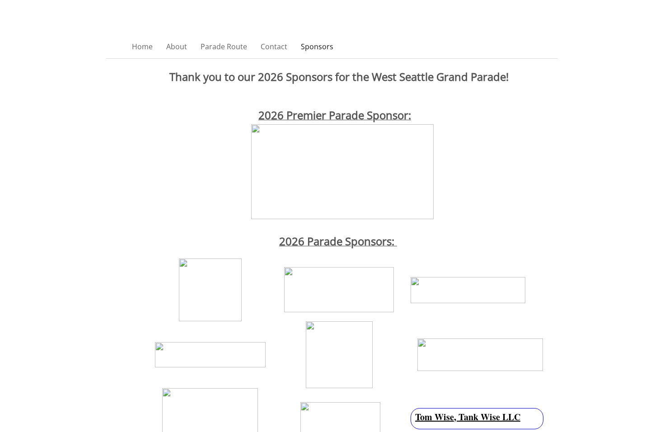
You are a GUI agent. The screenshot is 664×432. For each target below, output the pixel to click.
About (176, 47)
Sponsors (317, 47)
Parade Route (224, 47)
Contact (274, 47)
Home (142, 47)
